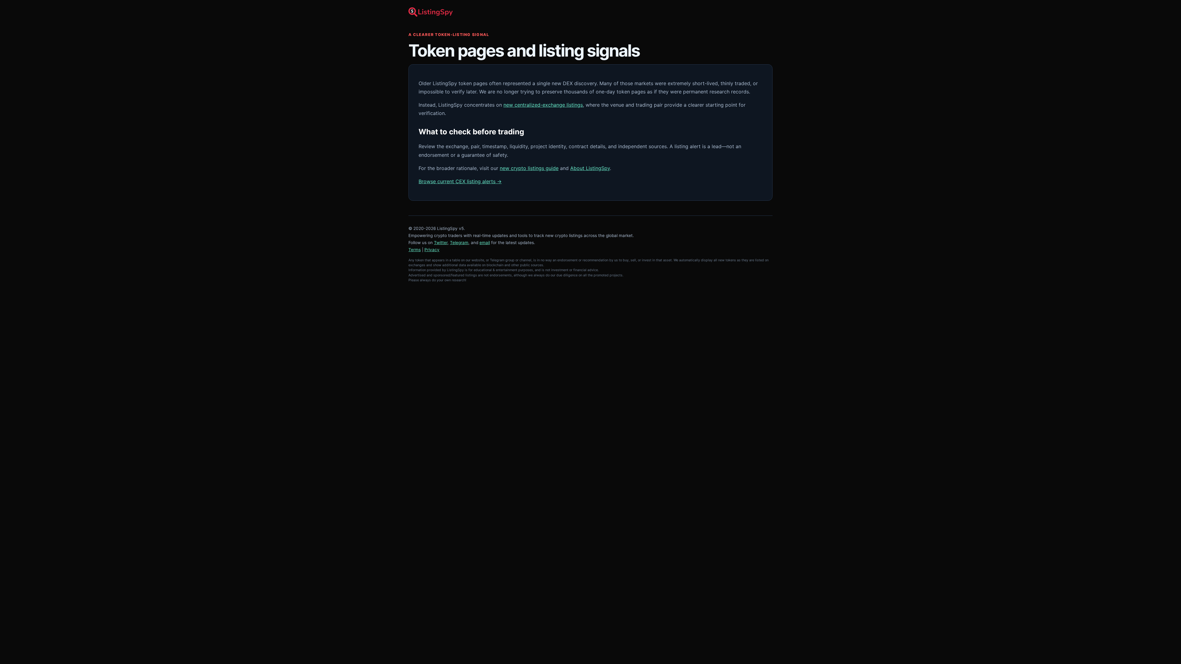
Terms (414, 249)
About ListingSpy (590, 168)
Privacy (431, 249)
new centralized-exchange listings (543, 105)
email (484, 242)
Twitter (440, 242)
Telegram (459, 242)
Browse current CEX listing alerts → (460, 181)
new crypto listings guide (529, 168)
